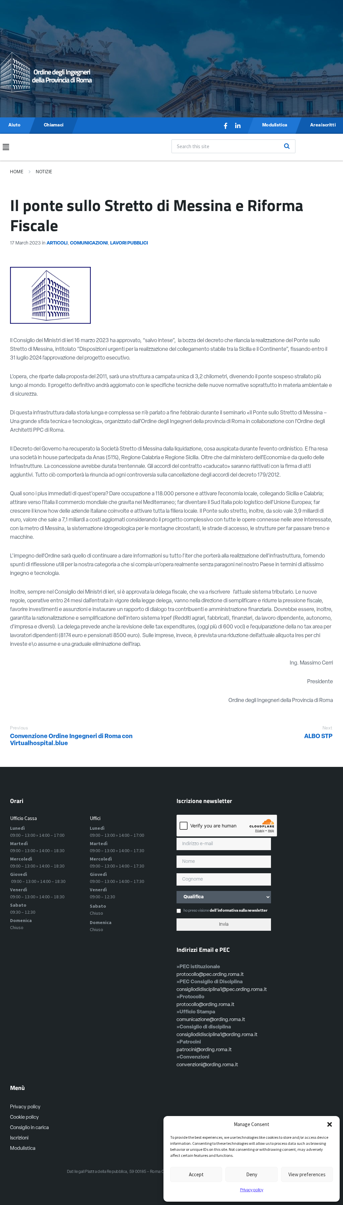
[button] (329, 1124)
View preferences (307, 1174)
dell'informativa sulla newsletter (238, 911)
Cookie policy (24, 1117)
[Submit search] (287, 146)
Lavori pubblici (129, 243)
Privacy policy (251, 1190)
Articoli (57, 243)
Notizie (44, 172)
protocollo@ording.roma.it (205, 1004)
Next (328, 728)
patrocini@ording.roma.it (204, 1049)
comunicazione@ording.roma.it (211, 1019)
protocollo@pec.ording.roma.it (210, 974)
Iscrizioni (19, 1138)
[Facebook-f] (226, 126)
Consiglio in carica (29, 1127)
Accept (196, 1174)
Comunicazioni (89, 243)
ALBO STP (318, 737)
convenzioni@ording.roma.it (207, 1065)
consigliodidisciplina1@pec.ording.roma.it (222, 989)
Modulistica (23, 1148)
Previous (19, 728)
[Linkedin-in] (238, 126)
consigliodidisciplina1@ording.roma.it (217, 1034)
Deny (251, 1174)
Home (16, 172)
